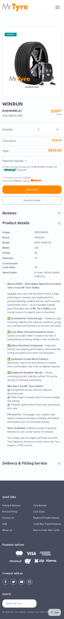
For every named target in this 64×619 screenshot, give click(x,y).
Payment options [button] (13, 160)
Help (4, 524)
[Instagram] (29, 581)
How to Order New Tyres (46, 530)
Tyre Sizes (39, 511)
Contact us (8, 518)
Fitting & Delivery (11, 505)
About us (7, 530)
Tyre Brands (39, 505)
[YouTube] (21, 581)
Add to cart (32, 189)
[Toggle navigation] (57, 7)
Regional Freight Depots (46, 518)
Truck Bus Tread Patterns (47, 524)
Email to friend (32, 200)
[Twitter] (13, 581)
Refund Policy (9, 511)
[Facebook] (5, 581)
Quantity (7, 129)
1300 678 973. (46, 612)
